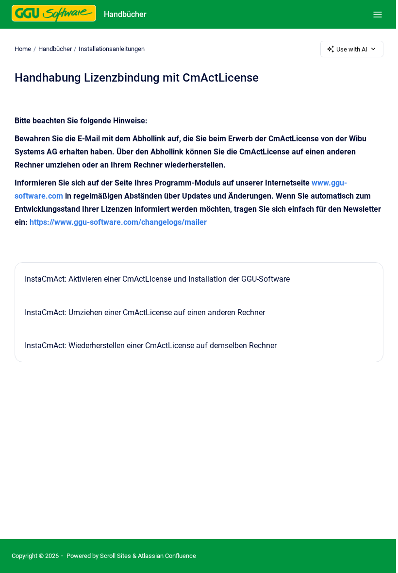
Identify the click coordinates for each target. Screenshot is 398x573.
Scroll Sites (115, 555)
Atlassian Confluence (167, 555)
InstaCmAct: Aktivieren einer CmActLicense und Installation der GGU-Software (157, 279)
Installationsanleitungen (112, 48)
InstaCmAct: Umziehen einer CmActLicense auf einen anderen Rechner (145, 312)
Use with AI (351, 49)
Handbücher (125, 14)
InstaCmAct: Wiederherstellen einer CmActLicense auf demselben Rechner (151, 345)
